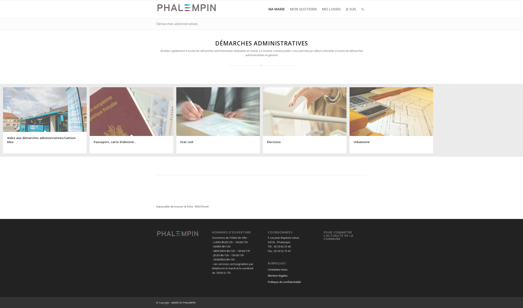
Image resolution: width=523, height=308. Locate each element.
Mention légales (278, 275)
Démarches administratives (177, 24)
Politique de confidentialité (284, 282)
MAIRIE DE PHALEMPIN (183, 302)
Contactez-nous (277, 269)
